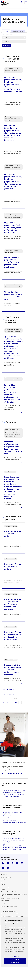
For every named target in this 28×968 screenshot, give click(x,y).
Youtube (3, 868)
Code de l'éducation (9, 820)
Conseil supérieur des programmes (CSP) (10, 914)
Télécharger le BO (7, 689)
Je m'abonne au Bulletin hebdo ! (11, 773)
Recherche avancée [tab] (17, 31)
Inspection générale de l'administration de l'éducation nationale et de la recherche (12, 604)
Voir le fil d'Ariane (5, 10)
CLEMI (2, 889)
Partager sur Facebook (3, 702)
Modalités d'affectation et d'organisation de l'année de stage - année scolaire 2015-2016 (13, 447)
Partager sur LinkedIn (15, 702)
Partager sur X (7, 702)
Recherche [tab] (6, 31)
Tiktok (12, 863)
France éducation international (7, 892)
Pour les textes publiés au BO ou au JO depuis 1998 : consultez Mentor (14, 791)
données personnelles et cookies (13, 951)
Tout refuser (15, 959)
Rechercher (21, 2)
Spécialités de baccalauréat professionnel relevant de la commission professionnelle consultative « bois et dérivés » (12, 393)
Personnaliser (15, 956)
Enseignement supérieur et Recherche (9, 898)
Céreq (2, 903)
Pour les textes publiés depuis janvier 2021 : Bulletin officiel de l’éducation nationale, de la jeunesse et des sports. (14, 840)
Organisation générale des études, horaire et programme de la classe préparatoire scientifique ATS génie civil (13, 181)
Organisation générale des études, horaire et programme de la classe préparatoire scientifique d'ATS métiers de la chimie (13, 84)
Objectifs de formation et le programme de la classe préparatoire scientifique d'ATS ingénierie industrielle (12, 133)
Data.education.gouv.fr (6, 909)
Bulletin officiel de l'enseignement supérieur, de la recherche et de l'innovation (12, 814)
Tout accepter (15, 963)
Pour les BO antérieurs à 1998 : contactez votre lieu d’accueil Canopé (14, 795)
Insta (3, 863)
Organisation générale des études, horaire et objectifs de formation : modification (13, 227)
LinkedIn (17, 863)
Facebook (8, 863)
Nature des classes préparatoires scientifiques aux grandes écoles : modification (12, 262)
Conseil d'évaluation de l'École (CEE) (9, 911)
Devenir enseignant (5, 877)
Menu (25, 2)
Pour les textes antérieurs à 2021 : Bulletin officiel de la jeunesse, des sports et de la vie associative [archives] (14, 847)
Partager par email (20, 702)
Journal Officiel (7, 818)
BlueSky (8, 868)
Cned (2, 884)
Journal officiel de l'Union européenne (14, 822)
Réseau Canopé (4, 887)
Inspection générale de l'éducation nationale (12, 534)
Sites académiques (5, 900)
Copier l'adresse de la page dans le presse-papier (3, 706)
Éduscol (3, 879)
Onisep (2, 882)
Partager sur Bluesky (11, 702)
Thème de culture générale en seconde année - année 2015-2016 (13, 296)
